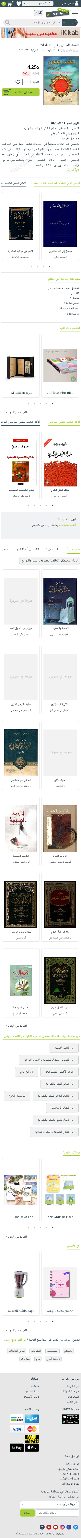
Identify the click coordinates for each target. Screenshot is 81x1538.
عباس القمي (59, 1013)
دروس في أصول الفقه (21, 628)
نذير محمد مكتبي (59, 634)
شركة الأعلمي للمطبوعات (59, 1072)
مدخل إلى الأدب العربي (60, 251)
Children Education (60, 393)
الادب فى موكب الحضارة (20, 251)
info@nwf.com (69, 1479)
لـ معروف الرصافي (21, 496)
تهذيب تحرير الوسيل (20, 932)
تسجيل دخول (68, 3)
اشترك (27, 1513)
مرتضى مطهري (19, 862)
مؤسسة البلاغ (17, 1096)
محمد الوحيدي (19, 1013)
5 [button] (29, 404)
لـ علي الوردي (60, 496)
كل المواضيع (18, 1340)
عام (38, 1359)
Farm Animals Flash (60, 1217)
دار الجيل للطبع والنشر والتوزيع (56, 1120)
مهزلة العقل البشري (60, 490)
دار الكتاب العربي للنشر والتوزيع (56, 1096)
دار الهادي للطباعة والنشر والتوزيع (54, 1132)
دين (6, 1340)
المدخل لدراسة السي (21, 780)
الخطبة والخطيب (60, 628)
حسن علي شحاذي (20, 710)
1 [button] (49, 267)
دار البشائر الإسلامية (62, 1108)
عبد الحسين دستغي (59, 862)
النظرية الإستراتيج (60, 704)
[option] (60, 226)
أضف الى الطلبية (24, 92)
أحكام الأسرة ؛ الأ (21, 1007)
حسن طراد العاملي (20, 634)
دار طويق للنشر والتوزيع (60, 1084)
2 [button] (43, 267)
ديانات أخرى (53, 1359)
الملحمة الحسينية (21, 856)
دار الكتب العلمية (64, 1048)
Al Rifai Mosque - (20, 393)
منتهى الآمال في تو (60, 1007)
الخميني (59, 786)
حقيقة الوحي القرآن (21, 704)
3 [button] (38, 267)
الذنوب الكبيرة (60, 856)
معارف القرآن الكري (60, 932)
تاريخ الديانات (17, 1351)
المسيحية (52, 1351)
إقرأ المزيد (73, 170)
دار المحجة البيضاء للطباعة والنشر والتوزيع (49, 1060)
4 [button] (32, 267)
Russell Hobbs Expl (21, 1311)
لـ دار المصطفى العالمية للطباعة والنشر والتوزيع (49, 560)
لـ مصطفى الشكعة (20, 257)
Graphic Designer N (60, 1311)
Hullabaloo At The (20, 1217)
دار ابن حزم (26, 1072)
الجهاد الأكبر (60, 780)
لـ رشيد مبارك (60, 257)
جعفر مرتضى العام (19, 786)
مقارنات (25, 1359)
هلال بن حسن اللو (59, 710)
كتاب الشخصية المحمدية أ (21, 490)
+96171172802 (69, 1474)
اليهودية (36, 1351)
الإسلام (68, 1351)
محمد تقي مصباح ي (59, 938)
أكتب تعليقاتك (67, 525)
